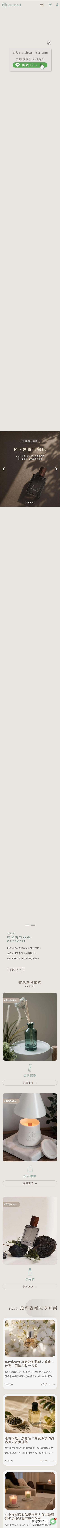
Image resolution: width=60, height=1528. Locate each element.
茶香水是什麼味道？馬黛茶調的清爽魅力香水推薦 (29, 1440)
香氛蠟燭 (30, 1176)
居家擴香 (30, 1075)
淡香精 (30, 1279)
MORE (44, 1384)
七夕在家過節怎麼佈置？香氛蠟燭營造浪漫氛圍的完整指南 (29, 1516)
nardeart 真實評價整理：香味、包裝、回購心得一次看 (29, 1363)
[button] (27, 925)
